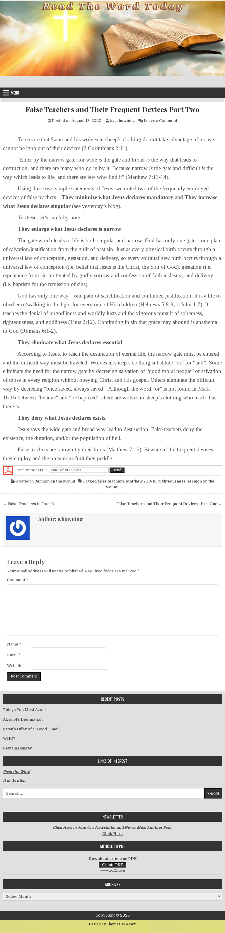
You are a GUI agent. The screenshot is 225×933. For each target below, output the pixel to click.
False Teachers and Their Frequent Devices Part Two (112, 109)
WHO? (9, 738)
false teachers (111, 481)
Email (14, 655)
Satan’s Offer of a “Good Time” (31, 729)
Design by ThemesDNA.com (113, 924)
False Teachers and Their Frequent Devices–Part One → (169, 504)
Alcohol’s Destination (22, 719)
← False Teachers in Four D (28, 504)
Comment (17, 580)
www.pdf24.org (112, 871)
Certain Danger (17, 748)
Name (14, 644)
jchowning (125, 120)
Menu (15, 93)
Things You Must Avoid (24, 709)
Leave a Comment (160, 120)
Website (15, 665)
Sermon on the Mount (55, 481)
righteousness (171, 481)
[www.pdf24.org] (8, 470)
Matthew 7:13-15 (141, 481)
